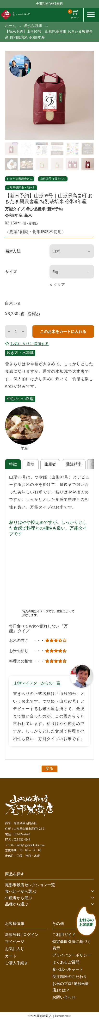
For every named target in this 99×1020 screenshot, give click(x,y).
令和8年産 (13, 215)
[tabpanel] (49, 614)
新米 (28, 215)
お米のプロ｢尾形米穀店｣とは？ (70, 987)
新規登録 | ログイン (21, 934)
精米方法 (13, 251)
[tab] (13, 464)
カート (11, 956)
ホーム (10, 26)
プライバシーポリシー (71, 955)
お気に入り (14, 949)
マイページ (14, 942)
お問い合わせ (63, 997)
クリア (59, 285)
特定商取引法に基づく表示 (71, 945)
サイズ (11, 272)
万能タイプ (14, 209)
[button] (49, 891)
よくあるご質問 (65, 962)
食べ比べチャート (67, 969)
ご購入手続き (16, 963)
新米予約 (55, 209)
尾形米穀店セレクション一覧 (30, 885)
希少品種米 (33, 26)
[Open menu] (91, 14)
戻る (49, 769)
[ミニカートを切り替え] (76, 12)
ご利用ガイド (63, 934)
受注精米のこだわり (69, 976)
